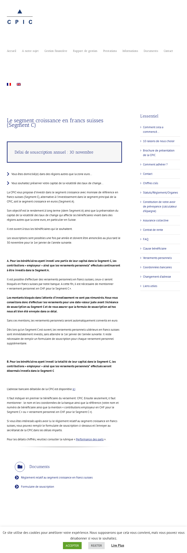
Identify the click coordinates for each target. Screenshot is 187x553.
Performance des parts (90, 439)
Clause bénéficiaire (154, 248)
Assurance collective (156, 220)
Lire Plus (117, 545)
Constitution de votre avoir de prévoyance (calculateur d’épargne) (160, 206)
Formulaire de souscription (37, 487)
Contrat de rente (153, 230)
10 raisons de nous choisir (158, 141)
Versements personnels (157, 258)
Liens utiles (150, 286)
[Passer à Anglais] (19, 84)
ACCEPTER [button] (72, 546)
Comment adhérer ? (155, 164)
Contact (147, 174)
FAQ (145, 239)
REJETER (96, 546)
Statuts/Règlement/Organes (160, 192)
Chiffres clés (150, 183)
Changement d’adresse (157, 277)
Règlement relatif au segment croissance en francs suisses (57, 477)
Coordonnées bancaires (157, 267)
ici (74, 389)
